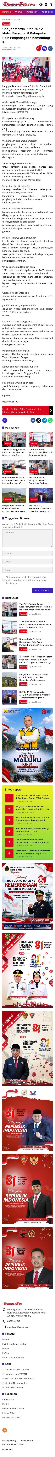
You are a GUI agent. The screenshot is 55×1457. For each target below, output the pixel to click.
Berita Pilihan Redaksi (13, 1357)
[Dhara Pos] (19, 4)
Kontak (5, 1404)
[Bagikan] (50, 48)
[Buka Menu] (46, 4)
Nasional (6, 24)
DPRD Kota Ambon (14, 1387)
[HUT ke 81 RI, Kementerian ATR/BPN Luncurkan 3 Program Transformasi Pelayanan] (41, 495)
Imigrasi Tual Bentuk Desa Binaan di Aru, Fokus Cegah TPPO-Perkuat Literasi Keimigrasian (32, 797)
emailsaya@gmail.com (18, 1327)
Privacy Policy (8, 1413)
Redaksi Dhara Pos (11, 1417)
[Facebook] (33, 420)
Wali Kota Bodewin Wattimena (19, 1378)
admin (4, 48)
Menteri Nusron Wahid (16, 1383)
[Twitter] (38, 420)
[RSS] (4, 1430)
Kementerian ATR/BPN (16, 1374)
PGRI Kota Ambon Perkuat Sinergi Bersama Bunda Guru (32, 830)
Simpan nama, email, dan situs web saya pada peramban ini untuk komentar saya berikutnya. (26, 580)
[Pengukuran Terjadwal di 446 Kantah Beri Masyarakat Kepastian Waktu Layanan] (14, 495)
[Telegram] (44, 420)
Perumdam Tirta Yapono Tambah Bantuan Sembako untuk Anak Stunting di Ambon (32, 819)
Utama (5, 1348)
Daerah (6, 1339)
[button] (41, 4)
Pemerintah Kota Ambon (17, 1369)
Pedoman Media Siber (13, 1408)
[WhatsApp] (50, 420)
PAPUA (5, 1353)
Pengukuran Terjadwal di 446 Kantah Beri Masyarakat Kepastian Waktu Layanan (13, 508)
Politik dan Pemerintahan (14, 1344)
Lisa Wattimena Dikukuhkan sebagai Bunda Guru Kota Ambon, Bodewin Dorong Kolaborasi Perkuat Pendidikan (32, 841)
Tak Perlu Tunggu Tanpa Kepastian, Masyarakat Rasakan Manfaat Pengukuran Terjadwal (14, 452)
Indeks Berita (8, 1399)
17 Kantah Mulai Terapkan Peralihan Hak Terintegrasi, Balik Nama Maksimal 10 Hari (41, 452)
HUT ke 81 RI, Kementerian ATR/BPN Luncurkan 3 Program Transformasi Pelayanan (40, 508)
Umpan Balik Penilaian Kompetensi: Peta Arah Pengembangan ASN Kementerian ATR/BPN (13, 480)
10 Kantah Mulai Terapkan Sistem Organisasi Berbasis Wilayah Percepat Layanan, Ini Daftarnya (40, 480)
